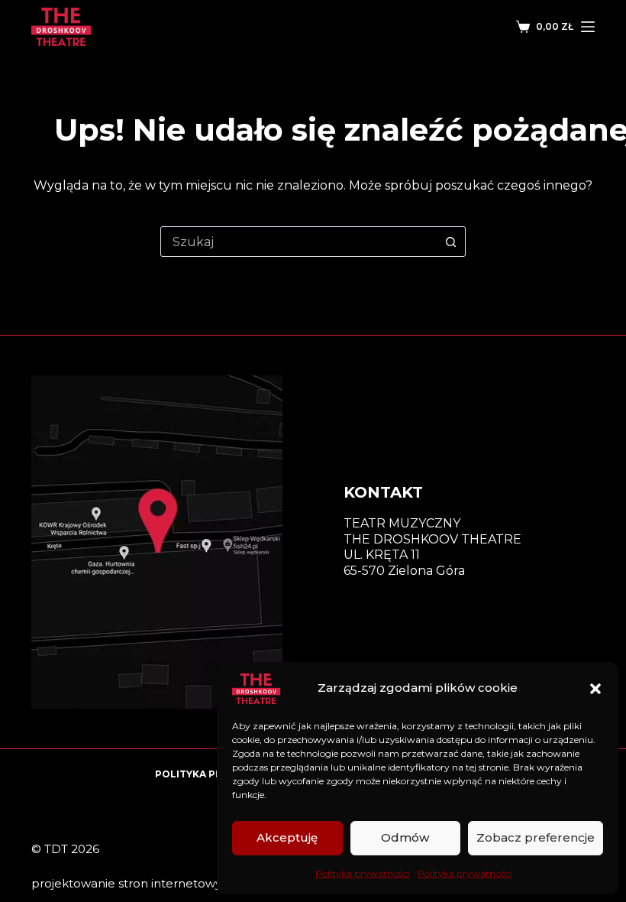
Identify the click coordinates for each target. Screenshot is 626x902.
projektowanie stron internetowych (133, 883)
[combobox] (298, 241)
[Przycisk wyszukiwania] (450, 241)
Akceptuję (287, 837)
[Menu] (588, 27)
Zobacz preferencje (535, 837)
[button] (595, 688)
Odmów (405, 837)
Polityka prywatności (362, 873)
